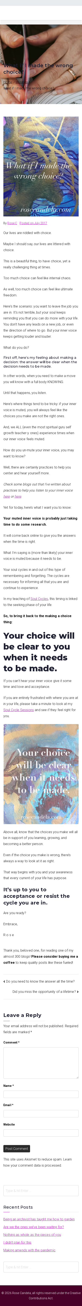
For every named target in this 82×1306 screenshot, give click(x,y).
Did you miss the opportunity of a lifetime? (44, 992)
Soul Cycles (39, 599)
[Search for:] (41, 1190)
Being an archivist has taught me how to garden (39, 1219)
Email (8, 1105)
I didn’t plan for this (17, 1242)
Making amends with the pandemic (29, 1250)
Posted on (33, 223)
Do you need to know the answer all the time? (40, 981)
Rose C (12, 223)
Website (9, 1124)
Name (8, 1085)
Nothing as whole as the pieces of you (32, 1235)
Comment (11, 1042)
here (6, 496)
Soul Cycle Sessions (18, 710)
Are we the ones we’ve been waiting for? (33, 1227)
